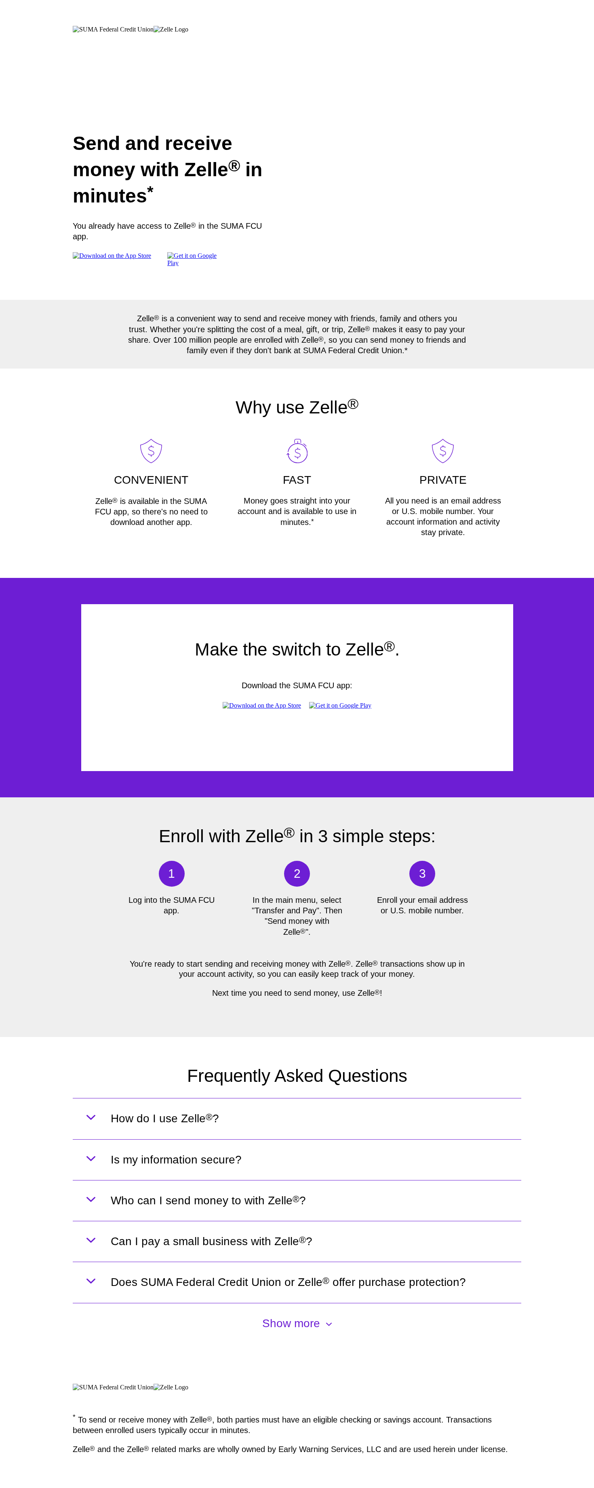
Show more (291, 1323)
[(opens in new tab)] (196, 262)
